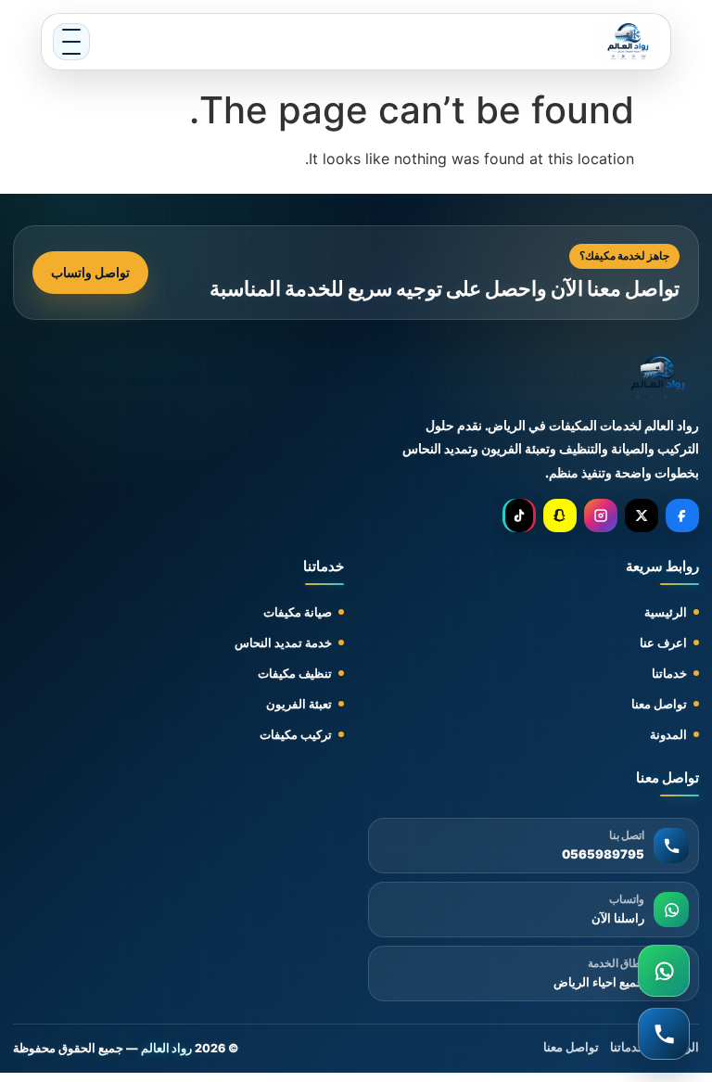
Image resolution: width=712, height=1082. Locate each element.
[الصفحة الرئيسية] (628, 41)
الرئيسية (665, 612)
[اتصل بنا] (664, 1034)
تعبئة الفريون (299, 703)
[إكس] (641, 515)
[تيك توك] (519, 515)
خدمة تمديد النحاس (283, 642)
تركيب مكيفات (296, 734)
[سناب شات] (560, 515)
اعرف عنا (663, 642)
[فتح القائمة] (71, 41)
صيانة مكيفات (297, 612)
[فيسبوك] (682, 515)
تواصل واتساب (90, 272)
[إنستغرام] (600, 515)
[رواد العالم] (658, 378)
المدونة (668, 734)
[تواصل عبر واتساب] (664, 971)
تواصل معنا (659, 703)
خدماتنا (669, 673)
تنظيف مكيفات (295, 673)
